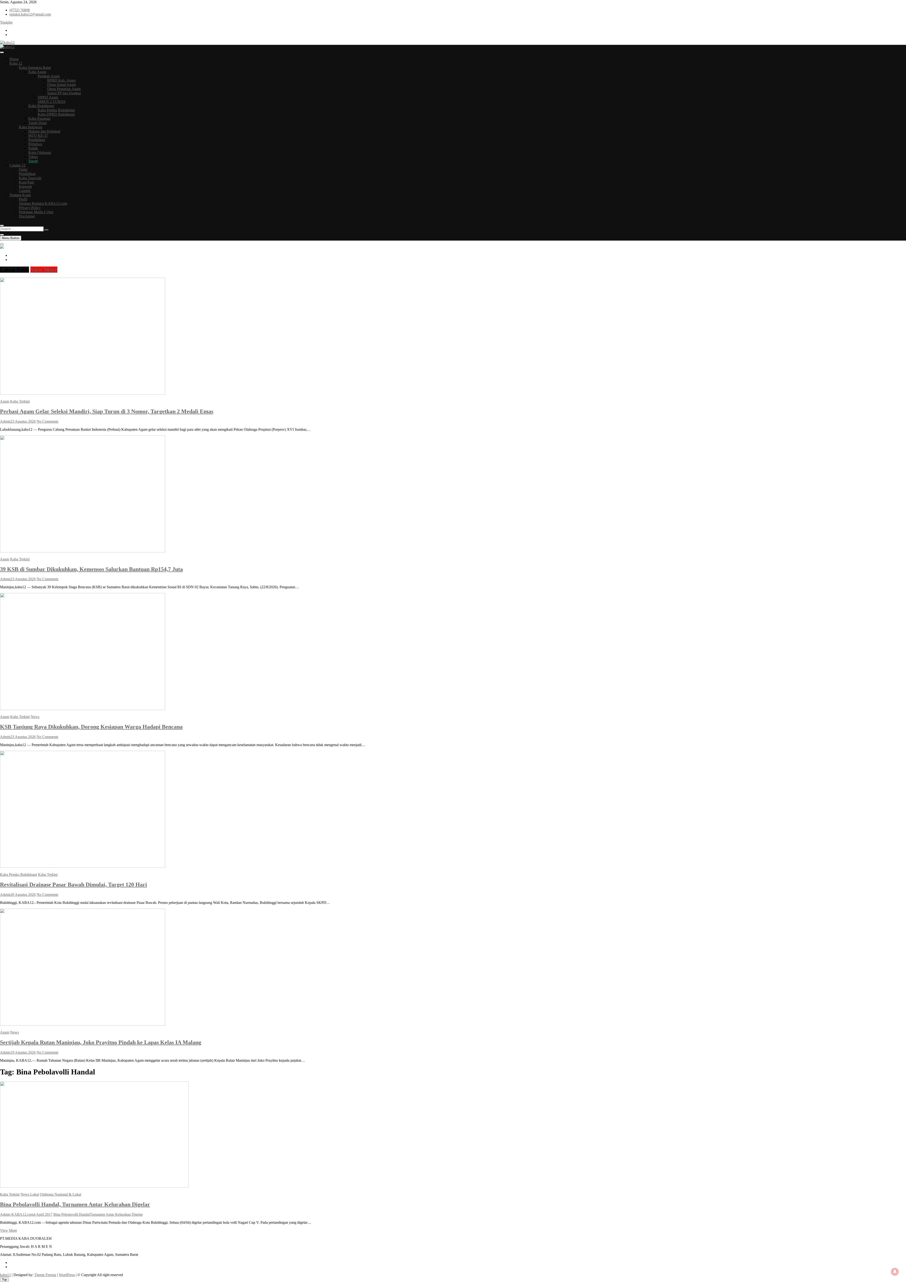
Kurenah (25, 186)
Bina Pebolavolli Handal (71, 1214)
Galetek (24, 191)
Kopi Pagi (26, 182)
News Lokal (30, 1194)
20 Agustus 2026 (23, 895)
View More (43, 270)
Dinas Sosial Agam (61, 85)
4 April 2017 (43, 1214)
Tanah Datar (37, 123)
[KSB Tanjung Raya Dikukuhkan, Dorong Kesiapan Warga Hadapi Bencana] (82, 709)
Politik (33, 148)
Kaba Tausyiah (30, 178)
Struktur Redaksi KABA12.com (43, 203)
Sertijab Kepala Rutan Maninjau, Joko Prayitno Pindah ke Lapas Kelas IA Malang (100, 1042)
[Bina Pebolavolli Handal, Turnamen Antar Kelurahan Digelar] (94, 1186)
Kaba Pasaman (39, 119)
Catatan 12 (17, 165)
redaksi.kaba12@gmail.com (30, 14)
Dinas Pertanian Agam (64, 89)
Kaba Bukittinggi (41, 106)
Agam (4, 401)
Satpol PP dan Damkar (64, 93)
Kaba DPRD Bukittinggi (56, 114)
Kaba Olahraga (39, 152)
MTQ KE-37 (38, 136)
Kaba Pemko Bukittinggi (56, 110)
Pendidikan (36, 140)
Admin (5, 421)
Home (14, 59)
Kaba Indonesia (30, 127)
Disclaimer (27, 216)
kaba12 (5, 1275)
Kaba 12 (15, 63)
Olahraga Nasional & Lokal (60, 1194)
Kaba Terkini (20, 401)
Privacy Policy (30, 208)
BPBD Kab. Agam (61, 80)
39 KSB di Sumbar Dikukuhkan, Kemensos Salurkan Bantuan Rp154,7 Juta (91, 569)
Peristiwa (35, 144)
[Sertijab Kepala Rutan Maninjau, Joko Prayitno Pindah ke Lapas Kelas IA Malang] (82, 1024)
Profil (23, 199)
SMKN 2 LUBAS (51, 102)
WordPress (67, 1275)
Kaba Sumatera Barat (35, 68)
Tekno (33, 157)
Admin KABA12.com (17, 1214)
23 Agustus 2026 (23, 421)
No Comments (47, 421)
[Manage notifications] (895, 1271)
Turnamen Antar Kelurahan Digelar (116, 1214)
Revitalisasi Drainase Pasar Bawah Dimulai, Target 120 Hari (73, 884)
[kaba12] (2, 247)
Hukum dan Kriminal (44, 131)
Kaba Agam (37, 72)
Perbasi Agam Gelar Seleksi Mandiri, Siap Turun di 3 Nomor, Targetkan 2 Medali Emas (106, 411)
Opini (23, 169)
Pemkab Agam (49, 76)
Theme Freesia (45, 1275)
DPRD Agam (48, 97)
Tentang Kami (20, 195)
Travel (33, 161)
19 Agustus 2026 (23, 1052)
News (35, 717)
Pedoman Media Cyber (36, 212)
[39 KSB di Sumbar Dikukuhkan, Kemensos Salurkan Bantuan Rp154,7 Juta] (82, 551)
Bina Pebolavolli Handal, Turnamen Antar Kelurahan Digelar (75, 1204)
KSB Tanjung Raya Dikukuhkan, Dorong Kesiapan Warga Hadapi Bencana (91, 727)
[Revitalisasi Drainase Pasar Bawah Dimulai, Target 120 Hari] (82, 866)
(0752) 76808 (19, 10)
